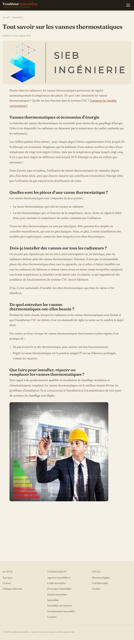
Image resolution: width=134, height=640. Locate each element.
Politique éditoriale (12, 589)
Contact (7, 583)
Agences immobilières (58, 578)
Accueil (6, 17)
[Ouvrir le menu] (128, 5)
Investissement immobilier (61, 611)
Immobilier (53, 600)
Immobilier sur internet (59, 606)
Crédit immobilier (56, 583)
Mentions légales (101, 578)
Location (52, 617)
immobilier (18, 17)
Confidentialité (100, 583)
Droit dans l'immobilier (59, 589)
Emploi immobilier (57, 594)
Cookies (96, 589)
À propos (7, 578)
